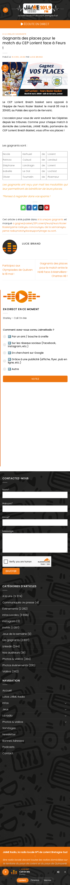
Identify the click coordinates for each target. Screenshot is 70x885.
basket (28, 223)
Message (8, 531)
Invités (6, 627)
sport (36, 230)
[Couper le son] (58, 872)
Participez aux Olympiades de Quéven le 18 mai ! (17, 270)
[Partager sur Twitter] (35, 207)
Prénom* (7, 503)
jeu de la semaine (51, 227)
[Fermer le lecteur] (65, 871)
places (29, 230)
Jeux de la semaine (14, 634)
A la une (6, 34)
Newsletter (9, 734)
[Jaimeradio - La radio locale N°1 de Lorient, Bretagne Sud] (37, 8)
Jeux (5, 709)
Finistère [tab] (35, 880)
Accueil (7, 690)
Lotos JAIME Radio (13, 697)
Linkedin (7, 646)
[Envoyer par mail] (41, 207)
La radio (7, 715)
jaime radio (17, 227)
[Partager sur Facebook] (29, 207)
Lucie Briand (36, 57)
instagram (8, 621)
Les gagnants (19, 34)
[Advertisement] (35, 423)
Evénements (10, 609)
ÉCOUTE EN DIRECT (36, 24)
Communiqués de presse (18, 602)
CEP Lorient (39, 223)
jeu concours (32, 227)
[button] (5, 10)
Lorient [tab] (22, 880)
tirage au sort (48, 230)
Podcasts (8, 747)
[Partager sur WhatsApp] (23, 207)
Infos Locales (10, 615)
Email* (6, 517)
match (20, 230)
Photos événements (15, 665)
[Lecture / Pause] (5, 872)
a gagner (18, 223)
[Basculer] (66, 703)
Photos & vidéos (12, 659)
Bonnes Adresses (13, 741)
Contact (7, 753)
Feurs (49, 223)
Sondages (9, 728)
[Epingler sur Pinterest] (46, 207)
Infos (5, 703)
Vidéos (6, 671)
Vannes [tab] (47, 880)
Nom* (5, 489)
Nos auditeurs (11, 652)
